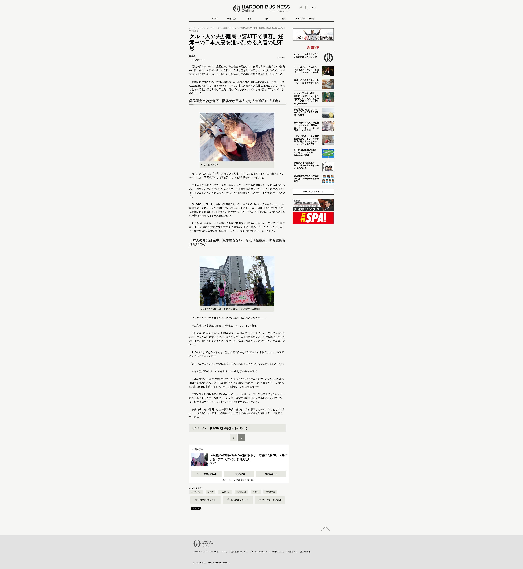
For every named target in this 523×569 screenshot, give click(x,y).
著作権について (278, 552)
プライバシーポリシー (258, 552)
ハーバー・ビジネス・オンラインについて (210, 552)
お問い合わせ (304, 552)
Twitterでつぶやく (207, 500)
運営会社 (291, 552)
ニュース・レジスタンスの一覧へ (239, 480)
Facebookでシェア (239, 500)
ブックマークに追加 (269, 500)
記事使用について (238, 552)
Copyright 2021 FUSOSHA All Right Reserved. (211, 563)
